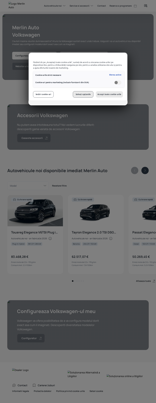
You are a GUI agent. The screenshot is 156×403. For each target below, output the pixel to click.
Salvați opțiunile (83, 94)
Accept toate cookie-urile (109, 94)
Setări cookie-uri (43, 94)
